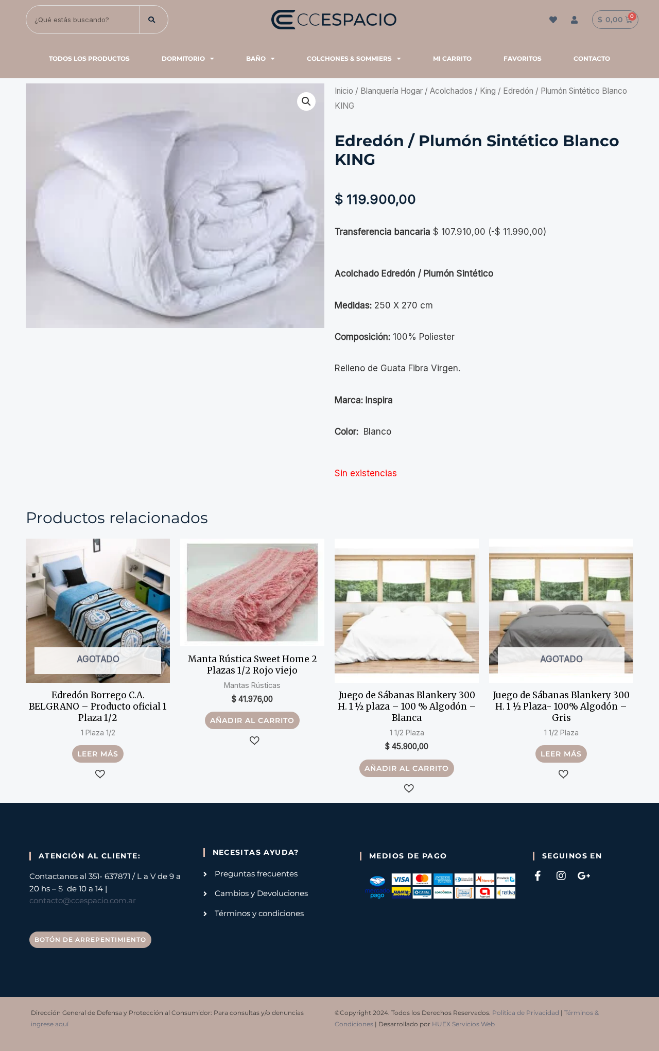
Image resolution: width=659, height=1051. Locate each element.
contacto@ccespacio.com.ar (82, 900)
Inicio (344, 91)
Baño (256, 58)
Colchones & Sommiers (349, 58)
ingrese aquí (49, 1024)
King (488, 91)
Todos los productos (89, 58)
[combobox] (83, 19)
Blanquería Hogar (391, 91)
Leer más (97, 754)
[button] (306, 101)
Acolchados (451, 91)
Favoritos (523, 58)
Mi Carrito (452, 58)
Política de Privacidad (525, 1012)
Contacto (592, 58)
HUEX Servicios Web (463, 1024)
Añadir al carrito (252, 720)
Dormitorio (183, 58)
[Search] (154, 19)
